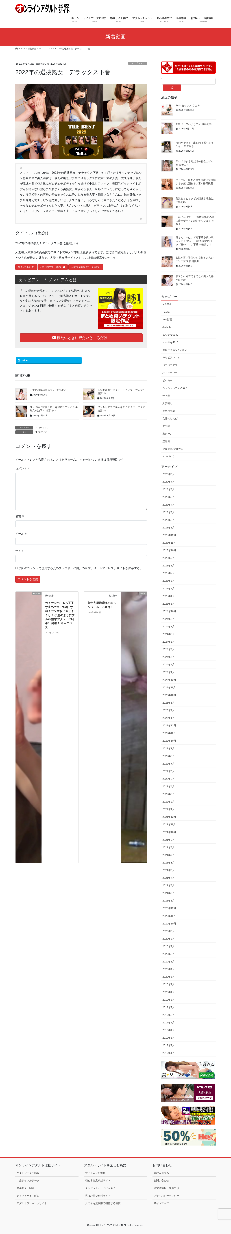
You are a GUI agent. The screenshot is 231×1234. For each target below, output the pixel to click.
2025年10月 (169, 550)
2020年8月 (168, 938)
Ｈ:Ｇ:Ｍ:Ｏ (168, 456)
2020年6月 (168, 954)
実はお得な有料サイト (97, 1195)
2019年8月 (168, 999)
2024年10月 (169, 611)
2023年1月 (168, 717)
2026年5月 (168, 497)
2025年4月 (168, 596)
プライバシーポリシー (166, 1195)
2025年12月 (169, 535)
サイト (19, 550)
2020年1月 (168, 992)
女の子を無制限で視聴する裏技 (103, 1203)
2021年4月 (168, 877)
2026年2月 (168, 519)
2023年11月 (169, 687)
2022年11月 (169, 733)
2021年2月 (168, 893)
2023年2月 (168, 710)
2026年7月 (168, 481)
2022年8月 (168, 756)
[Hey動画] (29, 727)
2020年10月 (169, 923)
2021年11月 (169, 824)
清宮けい (42, 432)
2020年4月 (168, 969)
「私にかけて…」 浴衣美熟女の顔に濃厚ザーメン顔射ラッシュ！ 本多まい (195, 221)
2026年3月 (168, 512)
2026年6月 (168, 489)
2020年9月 (168, 931)
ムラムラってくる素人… (176, 388)
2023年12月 (169, 679)
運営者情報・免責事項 (166, 1188)
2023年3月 (168, 702)
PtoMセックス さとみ (188, 105)
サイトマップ (161, 1203)
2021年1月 (168, 900)
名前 (20, 516)
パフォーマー (170, 372)
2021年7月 (168, 855)
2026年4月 (168, 504)
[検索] (172, 87)
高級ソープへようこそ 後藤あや (194, 124)
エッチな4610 (170, 342)
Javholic (167, 327)
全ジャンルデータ (29, 1180)
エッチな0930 (170, 334)
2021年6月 (168, 862)
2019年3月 (168, 1037)
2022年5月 (168, 778)
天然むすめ (168, 410)
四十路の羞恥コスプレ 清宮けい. (48, 389)
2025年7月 (168, 573)
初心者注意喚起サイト (97, 1180)
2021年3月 (168, 885)
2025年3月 (168, 603)
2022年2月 (168, 801)
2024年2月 (168, 664)
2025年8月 (168, 565)
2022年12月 (169, 725)
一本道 (166, 395)
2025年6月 (168, 580)
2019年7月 (168, 1007)
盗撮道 (166, 441)
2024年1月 (168, 672)
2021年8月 (168, 847)
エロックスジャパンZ (174, 349)
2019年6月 (168, 1014)
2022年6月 (168, 771)
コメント (22, 468)
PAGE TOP (222, 1194)
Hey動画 (167, 319)
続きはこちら (25, 267)
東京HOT (167, 433)
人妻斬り (167, 403)
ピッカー (167, 380)
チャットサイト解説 (28, 1195)
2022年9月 (168, 748)
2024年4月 (168, 649)
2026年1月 (168, 527)
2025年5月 (168, 588)
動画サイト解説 (25, 1188)
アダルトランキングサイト (32, 1203)
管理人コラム (161, 1172)
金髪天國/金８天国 (172, 448)
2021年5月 (168, 870)
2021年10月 (169, 832)
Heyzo (166, 311)
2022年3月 (168, 794)
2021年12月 (169, 816)
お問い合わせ (161, 1180)
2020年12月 (169, 908)
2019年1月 (168, 1052)
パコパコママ (138, 63)
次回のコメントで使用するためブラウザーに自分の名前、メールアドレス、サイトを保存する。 (80, 568)
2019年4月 (168, 1030)
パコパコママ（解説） (51, 267)
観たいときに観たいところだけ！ (83, 338)
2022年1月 (168, 809)
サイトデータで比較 (28, 1172)
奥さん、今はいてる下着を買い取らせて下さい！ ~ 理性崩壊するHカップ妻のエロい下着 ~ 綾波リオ (196, 241)
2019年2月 (168, 1045)
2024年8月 (168, 618)
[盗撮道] (134, 727)
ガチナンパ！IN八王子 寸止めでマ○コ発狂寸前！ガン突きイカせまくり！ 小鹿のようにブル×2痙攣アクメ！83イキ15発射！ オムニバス (60, 615)
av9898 (166, 304)
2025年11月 (169, 542)
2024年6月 (168, 634)
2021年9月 (168, 839)
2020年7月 (168, 946)
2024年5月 (168, 641)
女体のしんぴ (170, 418)
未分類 (166, 426)
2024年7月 (168, 626)
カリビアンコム (171, 357)
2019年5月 (168, 1022)
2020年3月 (168, 976)
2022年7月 (168, 763)
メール (21, 533)
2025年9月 (168, 557)
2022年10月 (169, 740)
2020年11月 (169, 916)
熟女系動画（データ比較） (87, 267)
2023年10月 (169, 695)
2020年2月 (168, 984)
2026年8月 (168, 474)
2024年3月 (168, 656)
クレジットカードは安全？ (100, 1188)
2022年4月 (168, 786)
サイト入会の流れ (95, 1172)
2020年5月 (168, 961)
